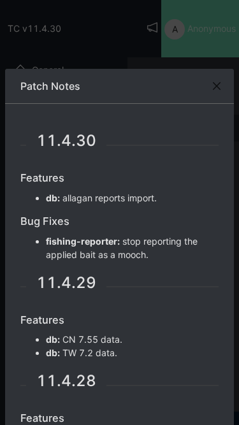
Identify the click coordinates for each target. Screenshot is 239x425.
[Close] (216, 86)
